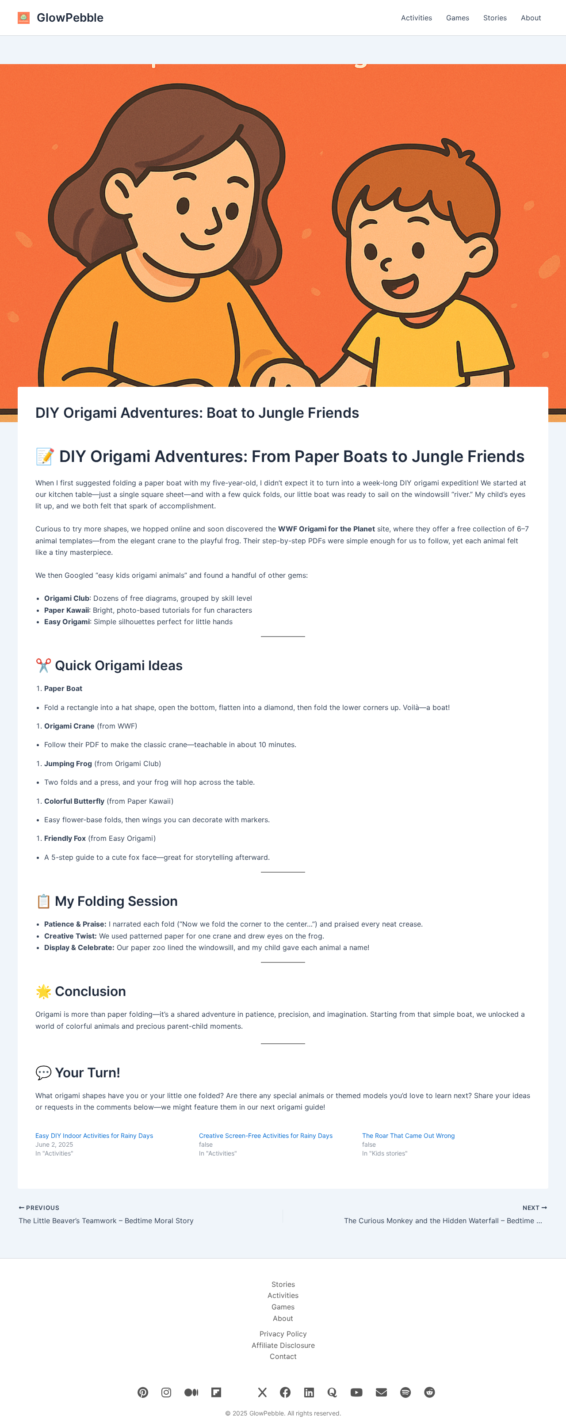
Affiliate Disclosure (283, 1345)
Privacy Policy (283, 1333)
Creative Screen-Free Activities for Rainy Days (266, 1135)
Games (457, 17)
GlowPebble (70, 17)
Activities (416, 17)
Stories (495, 17)
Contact (283, 1356)
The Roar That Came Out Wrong (408, 1135)
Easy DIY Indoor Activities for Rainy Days (94, 1135)
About (531, 17)
